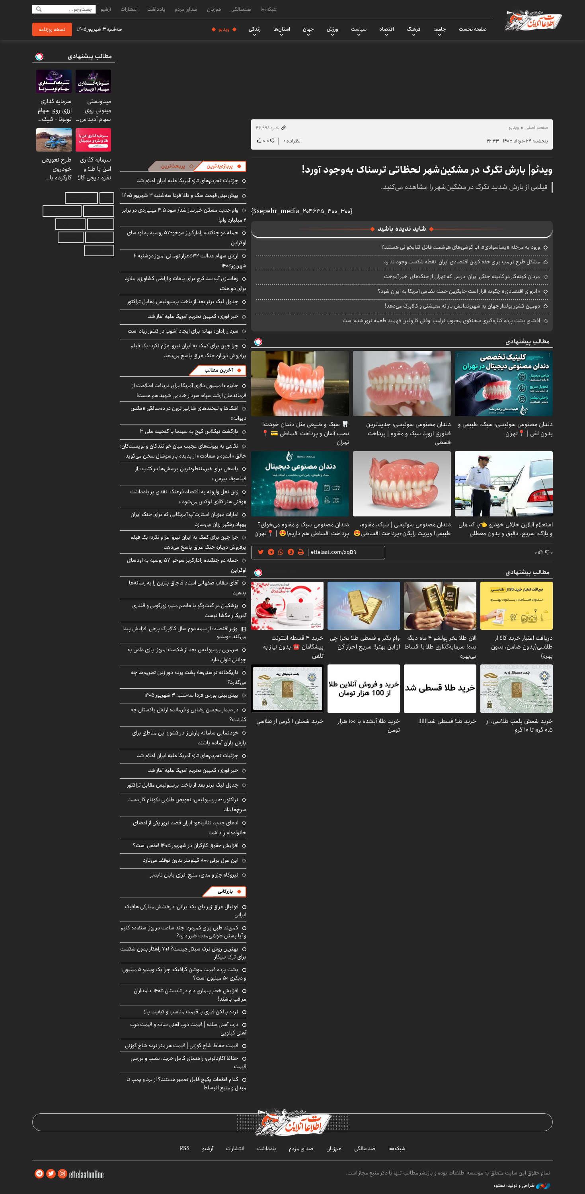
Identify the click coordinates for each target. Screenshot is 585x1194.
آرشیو (106, 9)
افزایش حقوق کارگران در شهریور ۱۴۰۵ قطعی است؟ (185, 845)
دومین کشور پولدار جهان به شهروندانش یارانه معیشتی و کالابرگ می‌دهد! (462, 306)
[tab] (224, 166)
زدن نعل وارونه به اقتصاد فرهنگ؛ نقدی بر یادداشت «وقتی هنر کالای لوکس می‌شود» (188, 496)
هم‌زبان (214, 9)
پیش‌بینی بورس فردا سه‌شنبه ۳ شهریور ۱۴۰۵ (191, 695)
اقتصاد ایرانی (70, 224)
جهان (308, 29)
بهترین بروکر (99, 237)
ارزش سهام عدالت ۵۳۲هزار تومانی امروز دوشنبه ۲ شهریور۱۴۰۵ (190, 260)
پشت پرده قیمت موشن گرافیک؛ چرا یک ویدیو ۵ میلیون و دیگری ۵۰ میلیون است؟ (184, 973)
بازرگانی (225, 891)
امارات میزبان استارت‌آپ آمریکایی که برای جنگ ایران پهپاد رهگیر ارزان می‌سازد (188, 519)
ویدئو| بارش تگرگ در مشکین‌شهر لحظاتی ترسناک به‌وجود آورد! (427, 169)
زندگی (255, 29)
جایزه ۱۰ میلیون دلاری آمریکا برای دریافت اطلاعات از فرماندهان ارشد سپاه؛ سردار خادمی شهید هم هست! (189, 390)
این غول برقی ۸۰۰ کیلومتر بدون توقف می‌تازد (190, 860)
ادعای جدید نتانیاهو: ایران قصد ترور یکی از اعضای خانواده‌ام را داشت (189, 827)
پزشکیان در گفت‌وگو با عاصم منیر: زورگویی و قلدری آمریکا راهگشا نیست (189, 610)
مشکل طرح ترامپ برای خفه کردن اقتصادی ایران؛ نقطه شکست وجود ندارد (462, 261)
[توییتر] (51, 1174)
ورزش (332, 29)
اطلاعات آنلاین (533, 20)
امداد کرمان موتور (62, 211)
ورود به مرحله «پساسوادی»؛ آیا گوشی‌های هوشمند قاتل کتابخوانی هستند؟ (460, 247)
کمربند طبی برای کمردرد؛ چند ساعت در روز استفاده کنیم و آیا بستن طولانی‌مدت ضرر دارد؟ (183, 931)
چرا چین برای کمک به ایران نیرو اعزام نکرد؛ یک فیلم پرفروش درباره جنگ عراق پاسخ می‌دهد (188, 350)
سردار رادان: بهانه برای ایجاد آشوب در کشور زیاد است (183, 331)
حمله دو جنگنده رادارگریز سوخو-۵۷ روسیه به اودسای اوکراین (186, 565)
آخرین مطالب (219, 370)
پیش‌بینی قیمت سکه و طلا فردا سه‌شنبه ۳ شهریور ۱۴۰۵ (180, 195)
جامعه (439, 29)
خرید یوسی (100, 224)
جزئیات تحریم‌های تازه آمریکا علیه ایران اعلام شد (187, 180)
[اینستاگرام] (62, 1174)
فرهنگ (414, 29)
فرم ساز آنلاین (98, 211)
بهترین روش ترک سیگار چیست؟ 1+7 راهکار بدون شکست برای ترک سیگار (183, 953)
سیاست (359, 29)
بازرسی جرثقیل (81, 198)
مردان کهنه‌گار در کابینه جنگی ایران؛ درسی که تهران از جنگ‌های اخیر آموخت (462, 276)
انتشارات (129, 9)
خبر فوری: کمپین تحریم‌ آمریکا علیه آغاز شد (193, 316)
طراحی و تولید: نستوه (514, 1185)
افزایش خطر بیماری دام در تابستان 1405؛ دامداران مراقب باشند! (190, 994)
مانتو (106, 198)
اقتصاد (386, 29)
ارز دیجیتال (70, 237)
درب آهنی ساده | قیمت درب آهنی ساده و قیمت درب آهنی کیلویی (188, 1028)
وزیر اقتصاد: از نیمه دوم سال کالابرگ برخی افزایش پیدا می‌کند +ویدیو (184, 632)
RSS (184, 1148)
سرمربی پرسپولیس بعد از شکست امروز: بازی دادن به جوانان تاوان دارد (186, 654)
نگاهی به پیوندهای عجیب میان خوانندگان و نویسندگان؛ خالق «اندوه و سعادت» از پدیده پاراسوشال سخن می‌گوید (183, 451)
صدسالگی (241, 9)
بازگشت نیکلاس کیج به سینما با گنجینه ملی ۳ (189, 431)
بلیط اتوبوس (99, 250)
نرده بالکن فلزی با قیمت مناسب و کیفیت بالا (191, 1011)
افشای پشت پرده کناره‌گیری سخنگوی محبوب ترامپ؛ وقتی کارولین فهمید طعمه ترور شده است (441, 320)
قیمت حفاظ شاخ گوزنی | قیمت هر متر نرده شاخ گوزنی (181, 1045)
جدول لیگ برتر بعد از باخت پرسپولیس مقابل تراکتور (182, 301)
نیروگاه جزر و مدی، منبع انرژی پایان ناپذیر (194, 875)
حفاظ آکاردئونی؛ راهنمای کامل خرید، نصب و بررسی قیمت (188, 1062)
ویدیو (224, 29)
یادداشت (156, 9)
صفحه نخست (473, 29)
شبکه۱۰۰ (269, 9)
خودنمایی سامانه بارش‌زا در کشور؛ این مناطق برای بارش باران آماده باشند (189, 737)
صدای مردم (186, 9)
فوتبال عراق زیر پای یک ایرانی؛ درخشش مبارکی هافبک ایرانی (185, 910)
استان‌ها (281, 29)
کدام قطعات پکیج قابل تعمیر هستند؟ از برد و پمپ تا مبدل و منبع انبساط (186, 1083)
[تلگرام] (39, 1174)
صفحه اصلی (536, 127)
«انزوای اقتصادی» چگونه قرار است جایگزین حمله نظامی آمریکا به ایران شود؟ (459, 291)
